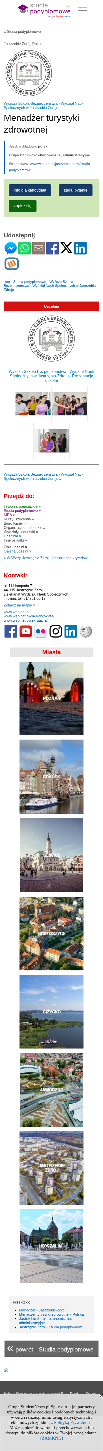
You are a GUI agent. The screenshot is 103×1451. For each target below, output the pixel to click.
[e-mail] (38, 252)
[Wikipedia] (86, 636)
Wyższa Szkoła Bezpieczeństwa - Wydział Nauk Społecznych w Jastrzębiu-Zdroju (44, 105)
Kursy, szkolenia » (19, 519)
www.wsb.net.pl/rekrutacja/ (26, 620)
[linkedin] (71, 636)
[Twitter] (66, 251)
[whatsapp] (24, 252)
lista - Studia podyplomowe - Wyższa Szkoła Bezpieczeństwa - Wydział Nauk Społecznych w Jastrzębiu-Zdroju (50, 286)
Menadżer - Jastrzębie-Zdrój (42, 1310)
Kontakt (74, 1393)
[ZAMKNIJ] (51, 1438)
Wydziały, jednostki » (21, 532)
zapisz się (23, 206)
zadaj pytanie (76, 190)
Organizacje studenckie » (24, 527)
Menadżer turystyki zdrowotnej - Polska (51, 1314)
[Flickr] (41, 636)
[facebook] (11, 636)
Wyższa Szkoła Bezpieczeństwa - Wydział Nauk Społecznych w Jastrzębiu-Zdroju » (44, 476)
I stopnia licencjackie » (22, 506)
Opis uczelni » (15, 547)
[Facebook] (52, 252)
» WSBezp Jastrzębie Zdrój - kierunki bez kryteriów (46, 558)
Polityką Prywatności (73, 1422)
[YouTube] (26, 636)
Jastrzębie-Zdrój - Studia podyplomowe (51, 1327)
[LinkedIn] (80, 252)
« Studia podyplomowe (22, 31)
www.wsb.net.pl (16, 612)
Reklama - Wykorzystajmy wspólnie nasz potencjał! (33, 1393)
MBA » (9, 515)
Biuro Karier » (15, 523)
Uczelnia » (12, 536)
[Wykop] (11, 267)
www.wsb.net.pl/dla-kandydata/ (29, 616)
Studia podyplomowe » (22, 510)
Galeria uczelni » (17, 551)
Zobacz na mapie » (19, 605)
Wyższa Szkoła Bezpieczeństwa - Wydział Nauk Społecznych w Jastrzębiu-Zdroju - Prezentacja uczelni (51, 376)
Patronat (91, 1393)
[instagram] (56, 636)
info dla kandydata (30, 190)
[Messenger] (10, 252)
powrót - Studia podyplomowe (50, 1347)
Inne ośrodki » (15, 540)
